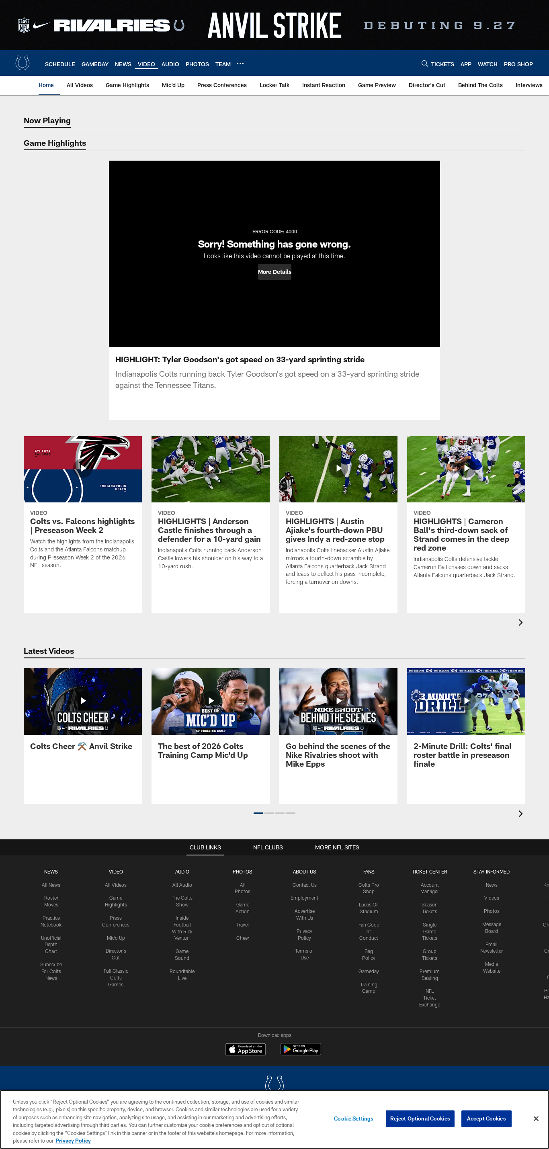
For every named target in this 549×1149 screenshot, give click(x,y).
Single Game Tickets (429, 931)
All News (51, 885)
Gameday (368, 971)
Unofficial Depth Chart (51, 944)
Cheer (242, 938)
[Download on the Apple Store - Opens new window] (245, 1050)
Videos (491, 897)
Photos (242, 871)
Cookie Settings (353, 1118)
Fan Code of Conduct (368, 931)
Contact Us (305, 885)
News (51, 871)
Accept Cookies (486, 1118)
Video (116, 871)
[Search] (425, 63)
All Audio (182, 885)
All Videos (116, 885)
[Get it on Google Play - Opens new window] (301, 1053)
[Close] (536, 1119)
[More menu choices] (240, 63)
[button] (274, 272)
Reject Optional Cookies (420, 1118)
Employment (304, 897)
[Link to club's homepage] (22, 63)
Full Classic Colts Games (116, 977)
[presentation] (522, 623)
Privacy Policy (73, 1140)
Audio (182, 871)
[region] (274, 1119)
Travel (242, 924)
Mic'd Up (116, 938)
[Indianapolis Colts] (274, 1086)
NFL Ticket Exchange (429, 997)
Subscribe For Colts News (51, 971)
